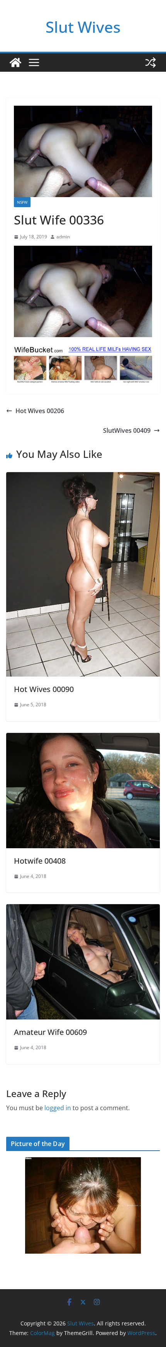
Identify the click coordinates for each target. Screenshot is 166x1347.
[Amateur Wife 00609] (83, 909)
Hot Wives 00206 (39, 411)
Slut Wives (83, 26)
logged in (57, 1108)
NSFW (22, 202)
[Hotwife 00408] (83, 738)
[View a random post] (150, 62)
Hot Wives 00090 (44, 689)
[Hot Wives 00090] (83, 477)
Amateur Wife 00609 (50, 1032)
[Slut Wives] (15, 62)
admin (63, 236)
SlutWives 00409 (127, 430)
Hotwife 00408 (40, 861)
